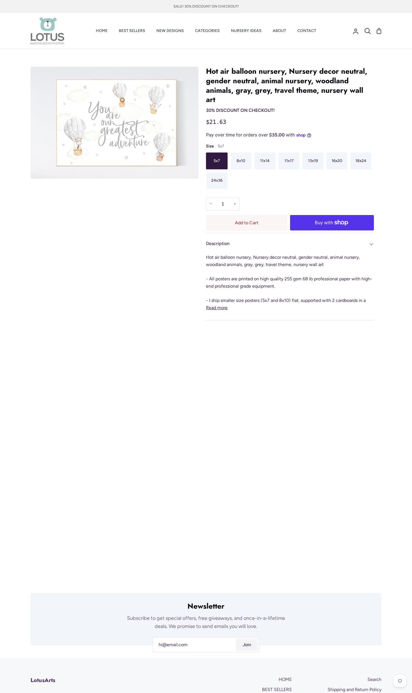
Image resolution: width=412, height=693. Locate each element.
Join (247, 644)
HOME (285, 679)
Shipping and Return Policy (354, 689)
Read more (217, 307)
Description (218, 243)
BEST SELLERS (277, 689)
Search (374, 679)
